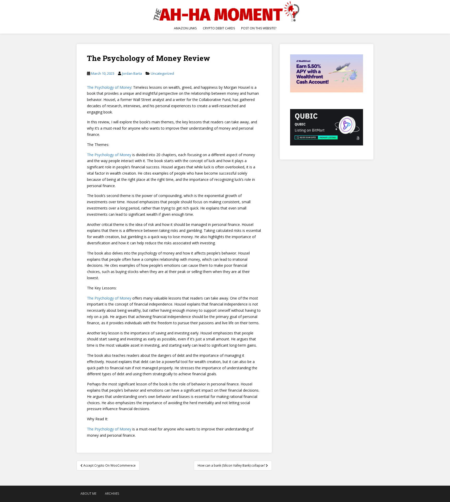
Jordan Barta (132, 73)
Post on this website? (258, 28)
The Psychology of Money (109, 87)
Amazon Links (185, 28)
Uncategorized (162, 73)
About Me (88, 493)
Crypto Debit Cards (219, 28)
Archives (112, 493)
